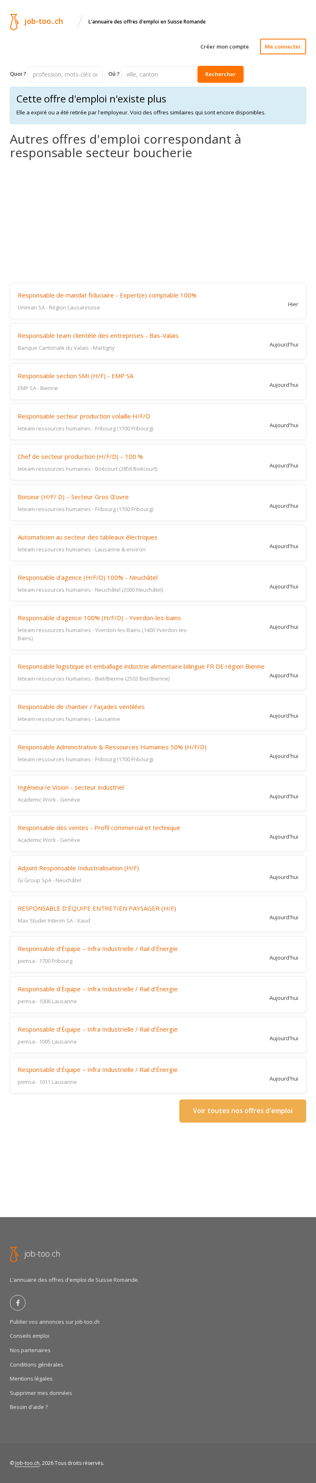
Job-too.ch (27, 1463)
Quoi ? (18, 73)
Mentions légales (31, 1378)
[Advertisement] (158, 221)
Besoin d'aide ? (29, 1407)
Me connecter (283, 46)
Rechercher (220, 74)
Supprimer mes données (41, 1393)
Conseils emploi (29, 1335)
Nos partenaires (30, 1350)
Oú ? (114, 73)
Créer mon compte (224, 46)
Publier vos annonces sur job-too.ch (55, 1321)
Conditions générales (36, 1364)
